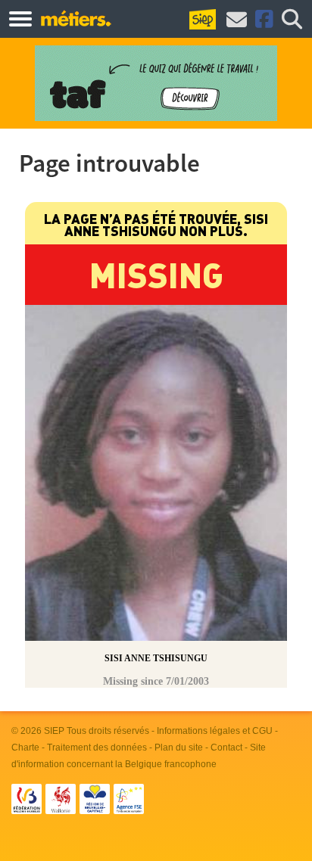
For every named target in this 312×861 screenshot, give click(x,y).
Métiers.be (75, 18)
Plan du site (178, 747)
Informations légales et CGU (215, 731)
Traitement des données (97, 747)
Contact (226, 747)
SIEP (54, 731)
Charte (25, 747)
